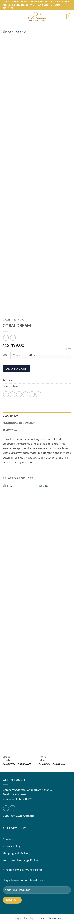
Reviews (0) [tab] (10, 430)
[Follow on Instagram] (12, 808)
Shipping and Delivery (16, 853)
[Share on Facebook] (12, 394)
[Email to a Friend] (25, 394)
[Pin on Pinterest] (32, 394)
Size (5, 355)
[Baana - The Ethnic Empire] (37, 16)
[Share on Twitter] (19, 394)
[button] (5, 16)
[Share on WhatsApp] (6, 394)
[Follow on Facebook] (6, 808)
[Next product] (6, 337)
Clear (68, 349)
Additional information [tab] (19, 423)
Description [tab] (11, 416)
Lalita (42, 760)
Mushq (19, 320)
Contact (8, 839)
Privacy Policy (11, 846)
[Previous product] (13, 337)
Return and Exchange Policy (20, 860)
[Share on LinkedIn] (38, 394)
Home (6, 320)
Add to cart (16, 369)
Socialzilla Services (50, 918)
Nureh (6, 760)
